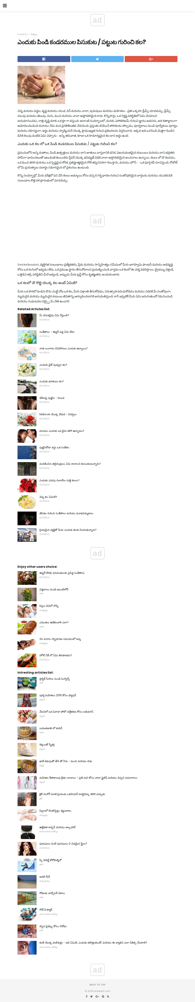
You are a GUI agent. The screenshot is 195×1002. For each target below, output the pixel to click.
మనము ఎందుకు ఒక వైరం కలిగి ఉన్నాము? (61, 431)
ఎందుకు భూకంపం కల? (51, 381)
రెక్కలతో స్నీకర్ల (46, 745)
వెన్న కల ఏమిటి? (48, 497)
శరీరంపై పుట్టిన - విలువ (51, 398)
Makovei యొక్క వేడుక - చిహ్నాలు (58, 414)
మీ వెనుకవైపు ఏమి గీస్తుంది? (54, 315)
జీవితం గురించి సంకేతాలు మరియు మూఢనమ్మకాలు (66, 513)
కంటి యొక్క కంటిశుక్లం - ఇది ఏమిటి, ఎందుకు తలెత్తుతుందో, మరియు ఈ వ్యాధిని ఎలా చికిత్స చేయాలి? (93, 943)
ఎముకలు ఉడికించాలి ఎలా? (54, 622)
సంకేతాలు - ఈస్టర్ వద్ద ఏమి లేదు (56, 332)
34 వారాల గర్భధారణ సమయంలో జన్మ (60, 639)
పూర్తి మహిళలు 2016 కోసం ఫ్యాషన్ (57, 695)
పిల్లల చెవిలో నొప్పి (49, 606)
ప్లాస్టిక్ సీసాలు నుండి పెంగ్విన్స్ (54, 679)
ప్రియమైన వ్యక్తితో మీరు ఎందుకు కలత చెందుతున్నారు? (68, 530)
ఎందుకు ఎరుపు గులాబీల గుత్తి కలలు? (59, 480)
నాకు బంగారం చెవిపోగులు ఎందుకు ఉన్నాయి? (63, 348)
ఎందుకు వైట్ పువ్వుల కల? (53, 365)
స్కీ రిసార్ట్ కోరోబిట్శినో (50, 860)
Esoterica (23, 34)
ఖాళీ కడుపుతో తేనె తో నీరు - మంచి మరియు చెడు (65, 761)
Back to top (97, 984)
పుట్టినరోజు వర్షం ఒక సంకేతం (54, 447)
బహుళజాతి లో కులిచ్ (50, 728)
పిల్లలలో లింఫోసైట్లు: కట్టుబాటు (55, 811)
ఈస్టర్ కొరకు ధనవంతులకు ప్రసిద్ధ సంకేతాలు (62, 573)
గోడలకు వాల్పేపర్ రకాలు (52, 893)
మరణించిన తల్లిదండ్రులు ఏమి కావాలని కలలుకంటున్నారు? (70, 464)
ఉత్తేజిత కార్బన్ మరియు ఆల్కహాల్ (57, 827)
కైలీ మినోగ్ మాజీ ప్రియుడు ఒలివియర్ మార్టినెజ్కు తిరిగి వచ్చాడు (72, 794)
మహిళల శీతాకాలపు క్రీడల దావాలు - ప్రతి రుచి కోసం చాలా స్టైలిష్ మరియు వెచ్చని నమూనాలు (88, 778)
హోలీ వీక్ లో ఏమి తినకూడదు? (55, 655)
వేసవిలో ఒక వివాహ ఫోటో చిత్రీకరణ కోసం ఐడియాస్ (66, 712)
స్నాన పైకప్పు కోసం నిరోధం (53, 926)
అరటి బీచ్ (44, 877)
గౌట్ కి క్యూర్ (45, 910)
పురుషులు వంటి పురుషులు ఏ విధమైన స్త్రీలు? (63, 844)
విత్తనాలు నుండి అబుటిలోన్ (53, 589)
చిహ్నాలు (34, 34)
